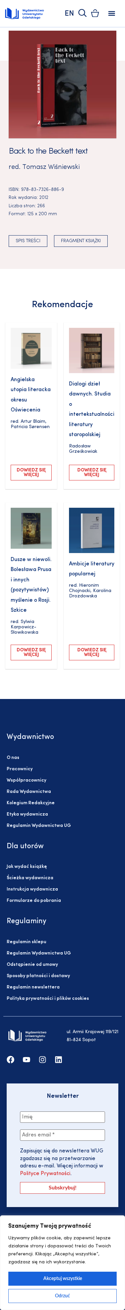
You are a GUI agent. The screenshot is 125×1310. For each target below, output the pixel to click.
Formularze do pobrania (34, 900)
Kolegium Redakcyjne (31, 803)
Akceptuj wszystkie (62, 1278)
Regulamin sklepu (26, 942)
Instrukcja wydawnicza (32, 889)
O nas (13, 757)
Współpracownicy (26, 780)
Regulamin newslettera (33, 987)
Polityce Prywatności (45, 1173)
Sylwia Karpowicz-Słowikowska (24, 627)
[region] (62, 1262)
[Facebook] (10, 1059)
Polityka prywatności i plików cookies (48, 998)
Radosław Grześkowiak (83, 449)
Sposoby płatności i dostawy (38, 976)
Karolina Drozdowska (90, 593)
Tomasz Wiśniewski (51, 167)
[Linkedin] (58, 1059)
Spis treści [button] (28, 241)
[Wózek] (95, 13)
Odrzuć (62, 1296)
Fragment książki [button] (81, 241)
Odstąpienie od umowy (32, 964)
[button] (111, 13)
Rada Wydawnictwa (29, 791)
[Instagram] (42, 1059)
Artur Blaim (33, 421)
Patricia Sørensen (30, 426)
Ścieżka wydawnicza (30, 878)
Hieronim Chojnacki (84, 588)
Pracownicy (20, 769)
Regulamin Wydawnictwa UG (39, 825)
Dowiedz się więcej (31, 472)
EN (69, 14)
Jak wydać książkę (27, 866)
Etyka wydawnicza (27, 814)
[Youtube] (26, 1059)
